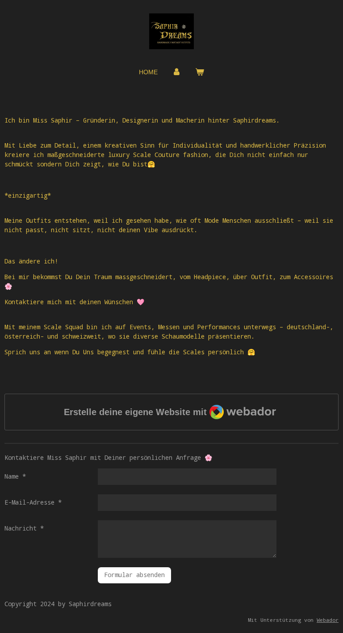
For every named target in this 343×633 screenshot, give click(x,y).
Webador (328, 619)
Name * (15, 476)
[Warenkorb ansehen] (199, 72)
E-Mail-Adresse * (33, 502)
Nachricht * (24, 528)
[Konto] (176, 72)
